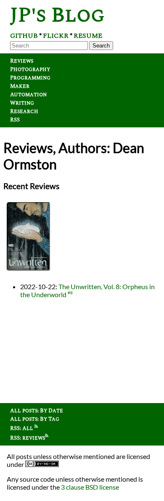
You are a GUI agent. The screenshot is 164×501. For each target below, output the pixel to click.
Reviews (21, 61)
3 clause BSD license (90, 487)
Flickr (56, 36)
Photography (30, 69)
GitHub (24, 36)
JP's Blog (57, 15)
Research (24, 111)
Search (101, 45)
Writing (22, 103)
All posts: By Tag (34, 419)
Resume (88, 36)
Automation (28, 94)
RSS (15, 120)
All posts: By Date (36, 410)
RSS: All (22, 428)
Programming (30, 78)
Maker (19, 86)
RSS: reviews (27, 438)
